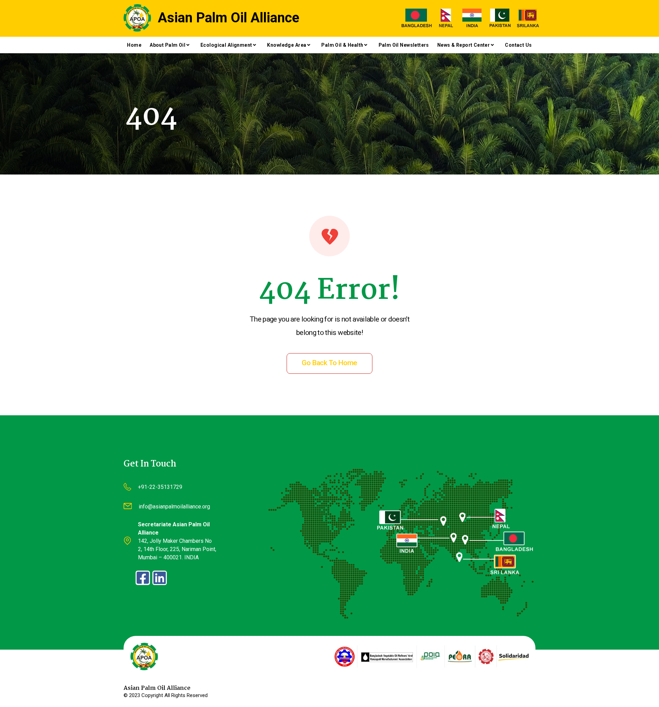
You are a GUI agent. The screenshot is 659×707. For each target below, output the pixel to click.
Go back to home (329, 363)
